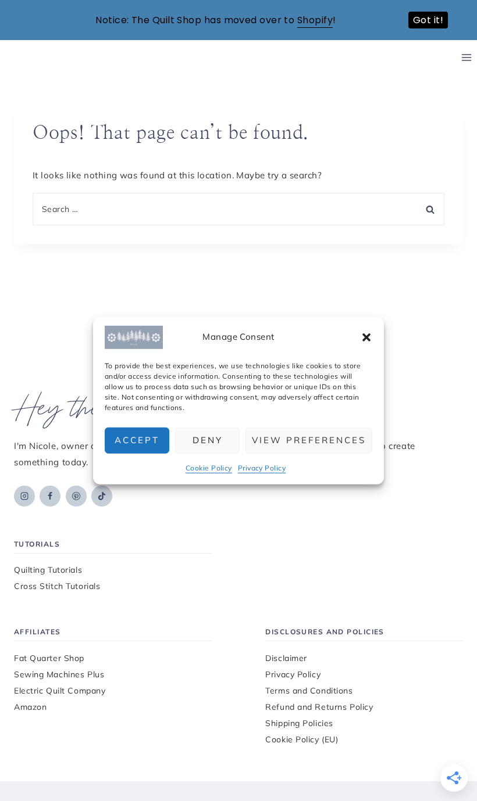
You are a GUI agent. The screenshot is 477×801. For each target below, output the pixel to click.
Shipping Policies (299, 723)
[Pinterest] (76, 496)
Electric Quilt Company (59, 690)
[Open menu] (466, 58)
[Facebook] (50, 496)
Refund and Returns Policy (319, 707)
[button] (366, 337)
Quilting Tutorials (48, 570)
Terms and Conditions (309, 690)
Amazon (30, 707)
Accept (137, 440)
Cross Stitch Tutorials (57, 586)
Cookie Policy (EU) (301, 739)
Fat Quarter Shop (49, 658)
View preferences (309, 440)
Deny (208, 440)
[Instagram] (24, 496)
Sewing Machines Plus (59, 674)
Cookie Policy (209, 467)
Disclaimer (286, 658)
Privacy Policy (262, 467)
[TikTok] (101, 496)
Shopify (315, 20)
